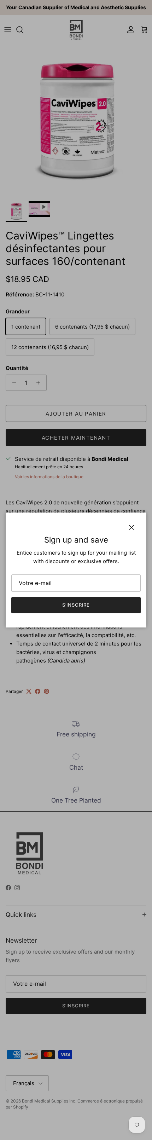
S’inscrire (75, 605)
